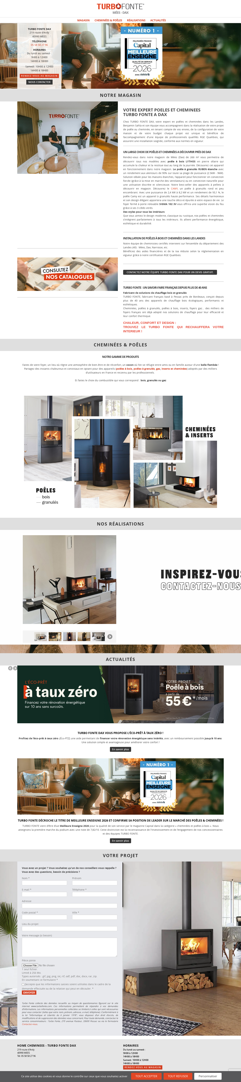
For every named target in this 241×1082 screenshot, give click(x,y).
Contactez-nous (29, 1024)
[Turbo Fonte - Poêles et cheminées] (120, 451)
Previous (110, 104)
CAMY (174, 188)
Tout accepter (146, 1076)
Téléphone (79, 889)
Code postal (30, 912)
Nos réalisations (120, 524)
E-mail (26, 889)
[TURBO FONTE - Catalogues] (67, 274)
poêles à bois (124, 368)
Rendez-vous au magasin (39, 75)
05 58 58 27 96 (39, 44)
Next (115, 104)
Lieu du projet (30, 924)
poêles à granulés (144, 368)
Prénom (76, 878)
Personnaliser (208, 1076)
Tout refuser (178, 1076)
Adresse (26, 901)
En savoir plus (120, 749)
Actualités (158, 20)
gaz (158, 368)
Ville (75, 912)
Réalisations (136, 20)
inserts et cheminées (174, 368)
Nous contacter (39, 82)
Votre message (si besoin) (37, 935)
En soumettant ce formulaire (40, 979)
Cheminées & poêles (108, 20)
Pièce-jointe (29, 960)
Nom (26, 878)
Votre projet (120, 856)
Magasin (83, 20)
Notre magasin (120, 95)
